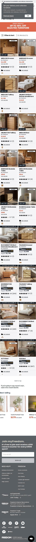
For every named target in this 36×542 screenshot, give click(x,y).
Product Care (6, 478)
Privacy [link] (26, 539)
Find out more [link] (9, 16)
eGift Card (21, 486)
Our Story (20, 473)
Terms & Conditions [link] (18, 539)
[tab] (11, 55)
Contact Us (21, 483)
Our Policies (21, 489)
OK (28, 16)
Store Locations (22, 470)
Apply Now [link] (14, 515)
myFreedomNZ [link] (15, 494)
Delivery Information (7, 470)
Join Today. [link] (14, 497)
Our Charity (21, 476)
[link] (18, 27)
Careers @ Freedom (23, 479)
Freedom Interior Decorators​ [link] (19, 502)
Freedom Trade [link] (15, 511)
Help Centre (5, 481)
